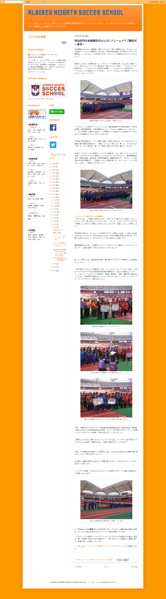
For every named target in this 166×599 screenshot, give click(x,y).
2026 (54, 164)
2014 (54, 271)
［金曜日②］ (34, 213)
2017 (54, 191)
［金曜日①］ (32, 203)
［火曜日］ (32, 137)
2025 (54, 167)
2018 (54, 188)
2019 (54, 185)
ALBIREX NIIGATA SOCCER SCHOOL (76, 12)
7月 (55, 215)
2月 (55, 264)
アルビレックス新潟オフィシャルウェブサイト (104, 546)
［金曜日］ (32, 145)
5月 (55, 221)
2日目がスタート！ (60, 230)
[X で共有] (122, 559)
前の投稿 (134, 567)
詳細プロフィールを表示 (36, 72)
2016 (54, 194)
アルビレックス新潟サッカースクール (43, 55)
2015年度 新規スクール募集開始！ (60, 259)
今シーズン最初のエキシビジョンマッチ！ (59, 244)
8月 (55, 212)
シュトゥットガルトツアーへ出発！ (59, 238)
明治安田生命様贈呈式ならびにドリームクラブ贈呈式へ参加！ (59, 252)
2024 (54, 170)
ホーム (106, 567)
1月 (55, 267)
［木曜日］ (32, 181)
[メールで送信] (117, 559)
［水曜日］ (32, 170)
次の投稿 (78, 567)
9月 (55, 209)
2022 (54, 176)
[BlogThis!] (120, 559)
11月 (55, 203)
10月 (55, 206)
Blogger (113, 582)
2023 (54, 173)
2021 (54, 179)
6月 (55, 218)
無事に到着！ (58, 233)
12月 (55, 200)
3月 (55, 227)
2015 (54, 197)
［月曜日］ (33, 127)
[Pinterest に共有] (127, 559)
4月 (55, 224)
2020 (54, 182)
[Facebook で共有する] (125, 559)
